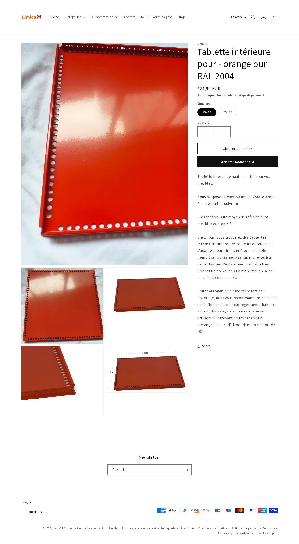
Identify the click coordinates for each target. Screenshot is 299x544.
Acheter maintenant (237, 162)
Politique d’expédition (244, 528)
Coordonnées (270, 528)
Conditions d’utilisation (213, 528)
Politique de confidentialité (177, 528)
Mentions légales (268, 533)
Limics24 (57, 528)
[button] (75, 17)
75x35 (230, 113)
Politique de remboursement (139, 528)
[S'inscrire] (186, 469)
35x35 (206, 112)
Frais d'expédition (209, 95)
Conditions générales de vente (236, 533)
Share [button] (206, 346)
